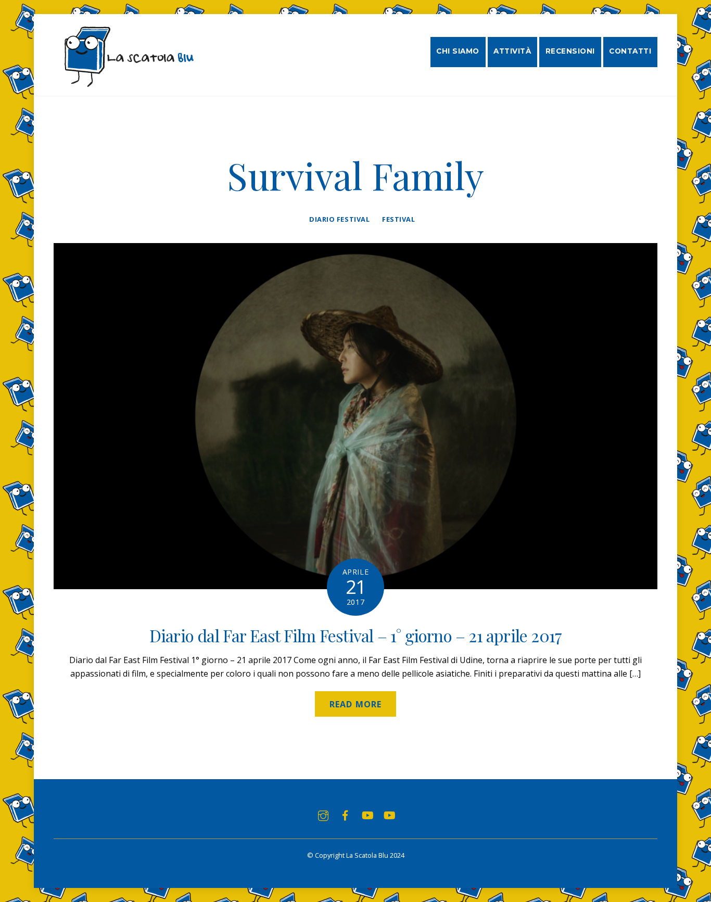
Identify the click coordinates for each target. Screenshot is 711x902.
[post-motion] (367, 814)
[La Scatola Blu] (127, 82)
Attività (512, 51)
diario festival (339, 219)
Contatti (630, 51)
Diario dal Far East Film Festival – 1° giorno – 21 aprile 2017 (355, 635)
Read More (355, 704)
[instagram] (323, 814)
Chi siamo (457, 51)
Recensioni (570, 51)
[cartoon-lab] (389, 814)
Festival (398, 219)
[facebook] (345, 814)
